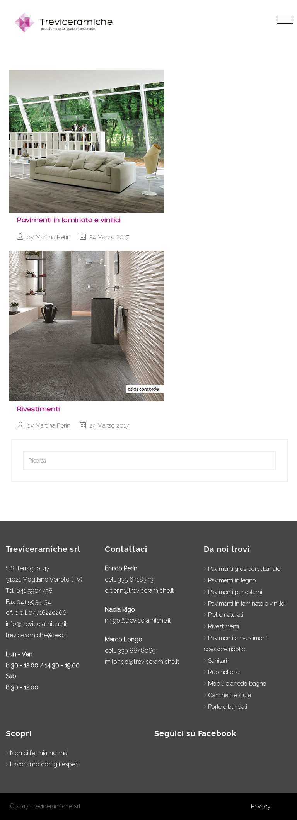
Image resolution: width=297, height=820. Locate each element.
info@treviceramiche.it (36, 624)
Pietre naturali (225, 614)
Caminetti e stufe (229, 695)
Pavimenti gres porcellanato (244, 568)
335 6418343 (136, 579)
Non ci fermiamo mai (39, 753)
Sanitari (217, 660)
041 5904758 (34, 590)
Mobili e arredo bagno (237, 683)
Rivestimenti (38, 409)
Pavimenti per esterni (235, 592)
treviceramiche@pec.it (36, 635)
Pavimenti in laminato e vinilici (69, 220)
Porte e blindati (227, 706)
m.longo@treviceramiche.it (142, 661)
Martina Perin (53, 237)
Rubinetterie (223, 672)
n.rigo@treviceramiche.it (138, 620)
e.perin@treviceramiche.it (139, 590)
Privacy (261, 806)
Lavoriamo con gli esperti (45, 764)
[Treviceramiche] (65, 22)
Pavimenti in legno (232, 580)
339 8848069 (137, 650)
